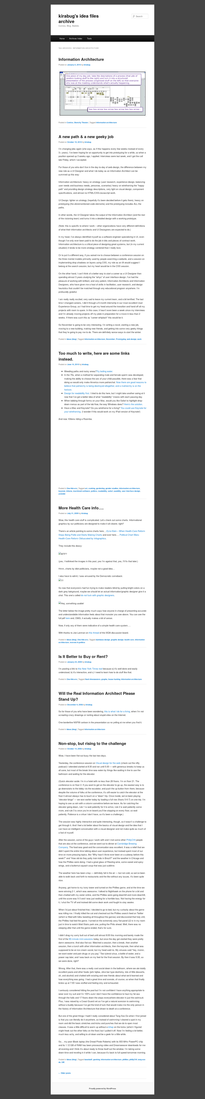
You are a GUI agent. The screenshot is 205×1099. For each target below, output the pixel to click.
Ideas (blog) (72, 339)
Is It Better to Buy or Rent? (83, 656)
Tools (89, 38)
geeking (96, 1059)
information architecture (106, 122)
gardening (100, 488)
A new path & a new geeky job (86, 136)
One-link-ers (72, 488)
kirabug (87, 64)
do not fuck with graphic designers (97, 595)
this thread (94, 632)
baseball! (88, 1059)
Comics (70, 122)
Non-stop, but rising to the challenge (92, 743)
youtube (62, 493)
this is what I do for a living (117, 711)
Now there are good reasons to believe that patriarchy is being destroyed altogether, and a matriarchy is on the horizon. (105, 386)
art (86, 488)
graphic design (117, 639)
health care (129, 639)
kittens (69, 491)
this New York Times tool (90, 668)
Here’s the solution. (133, 404)
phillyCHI (133, 1059)
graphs (104, 679)
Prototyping (121, 339)
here (67, 618)
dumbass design (103, 639)
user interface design (131, 491)
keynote (62, 491)
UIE (63, 1062)
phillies (125, 1059)
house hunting (114, 679)
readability (102, 491)
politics (94, 491)
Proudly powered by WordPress (102, 1088)
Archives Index (75, 38)
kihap (110, 1026)
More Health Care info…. (81, 508)
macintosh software (81, 491)
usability (117, 491)
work (139, 339)
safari (110, 491)
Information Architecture (81, 59)
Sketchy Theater (81, 122)
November (110, 339)
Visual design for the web (108, 762)
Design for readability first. (77, 393)
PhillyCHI (131, 839)
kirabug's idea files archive (79, 18)
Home (62, 38)
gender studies (112, 488)
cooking (91, 488)
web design (131, 339)
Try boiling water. (104, 371)
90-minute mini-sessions (81, 938)
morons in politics (77, 642)
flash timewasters (92, 679)
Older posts (65, 1073)
